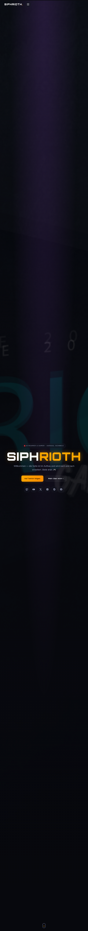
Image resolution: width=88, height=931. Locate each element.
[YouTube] (33, 489)
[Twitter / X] (40, 489)
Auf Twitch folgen (32, 478)
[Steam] (54, 489)
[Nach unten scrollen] (44, 925)
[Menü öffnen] (28, 4)
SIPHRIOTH (13, 4)
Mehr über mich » (55, 478)
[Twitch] (27, 489)
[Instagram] (47, 489)
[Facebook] (61, 489)
